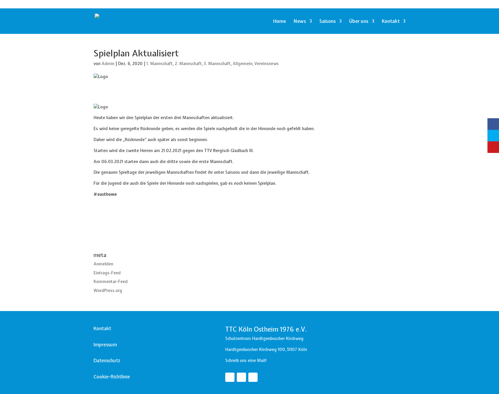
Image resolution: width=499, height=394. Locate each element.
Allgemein (242, 63)
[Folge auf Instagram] (241, 377)
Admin (108, 63)
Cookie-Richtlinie (112, 376)
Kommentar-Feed (111, 281)
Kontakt (391, 21)
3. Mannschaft (217, 63)
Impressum (105, 344)
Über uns (358, 21)
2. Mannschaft (188, 63)
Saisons (327, 21)
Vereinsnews (266, 63)
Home (279, 21)
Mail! (262, 360)
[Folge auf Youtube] (253, 377)
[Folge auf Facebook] (229, 377)
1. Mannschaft (159, 63)
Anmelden (103, 264)
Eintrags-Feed (107, 272)
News (299, 21)
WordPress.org (108, 290)
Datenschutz (107, 360)
